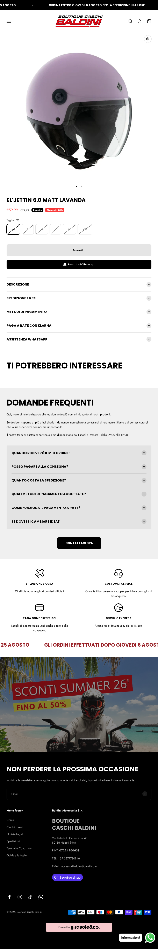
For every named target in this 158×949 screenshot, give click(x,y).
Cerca (10, 820)
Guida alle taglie (17, 855)
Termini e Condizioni (19, 848)
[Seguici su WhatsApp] (41, 897)
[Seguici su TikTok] (30, 897)
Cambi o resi (15, 827)
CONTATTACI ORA (79, 543)
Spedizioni (13, 841)
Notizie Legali (15, 834)
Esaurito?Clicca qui (81, 264)
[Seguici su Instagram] (20, 897)
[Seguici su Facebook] (9, 897)
